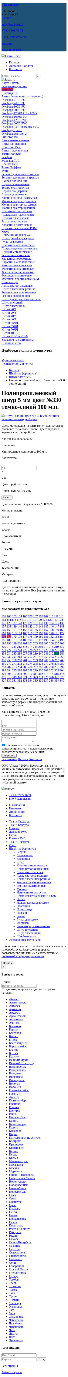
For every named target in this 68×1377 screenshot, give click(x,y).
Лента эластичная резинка (18, 289)
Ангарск (14, 1005)
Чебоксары (16, 1320)
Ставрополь (16, 1266)
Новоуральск (17, 1191)
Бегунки (22, 851)
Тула (12, 1293)
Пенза (13, 1212)
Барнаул (14, 1029)
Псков (13, 1222)
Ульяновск (15, 1306)
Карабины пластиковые (17, 224)
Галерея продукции (14, 86)
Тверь (12, 1282)
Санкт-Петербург (20, 1242)
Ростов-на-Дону (19, 1228)
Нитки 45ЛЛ (10, 326)
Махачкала (16, 1164)
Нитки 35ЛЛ (10, 322)
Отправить (9, 755)
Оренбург (15, 1201)
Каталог (14, 370)
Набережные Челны (22, 1178)
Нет (8, 17)
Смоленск (15, 1259)
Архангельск (17, 1016)
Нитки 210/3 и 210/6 (15, 336)
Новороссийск (18, 1184)
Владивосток (17, 1066)
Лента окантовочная (30, 872)
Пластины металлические (18, 245)
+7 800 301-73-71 (12, 30)
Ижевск (14, 1107)
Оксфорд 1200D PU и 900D (19, 113)
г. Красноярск (10, 4)
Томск (13, 1289)
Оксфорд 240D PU (13, 103)
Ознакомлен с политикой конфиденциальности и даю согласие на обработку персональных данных (27, 748)
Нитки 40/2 (9, 316)
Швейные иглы (11, 343)
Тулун (13, 1296)
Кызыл (13, 1157)
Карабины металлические (18, 262)
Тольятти (15, 1286)
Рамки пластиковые (14, 221)
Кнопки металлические (17, 265)
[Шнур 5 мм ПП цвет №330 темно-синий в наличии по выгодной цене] (34, 419)
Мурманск (15, 1171)
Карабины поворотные (16, 258)
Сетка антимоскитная (15, 140)
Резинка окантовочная (16, 295)
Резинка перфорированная (19, 292)
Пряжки (22, 912)
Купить (7, 497)
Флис (5, 170)
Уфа (11, 1309)
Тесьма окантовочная (15, 187)
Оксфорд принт (12, 130)
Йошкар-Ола (17, 1117)
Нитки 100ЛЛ (10, 332)
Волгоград (16, 1076)
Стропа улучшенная (14, 194)
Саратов (14, 1249)
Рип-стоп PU (10, 137)
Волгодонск (17, 1080)
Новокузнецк (17, 1181)
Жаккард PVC (11, 160)
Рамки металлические (16, 255)
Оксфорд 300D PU (13, 106)
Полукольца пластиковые (18, 214)
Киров (13, 1134)
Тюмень (14, 1299)
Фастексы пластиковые (17, 275)
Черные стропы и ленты (17, 363)
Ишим (13, 1114)
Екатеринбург (18, 1100)
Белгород (15, 1032)
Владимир (15, 1073)
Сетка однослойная (14, 143)
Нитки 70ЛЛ (10, 329)
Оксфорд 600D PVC (14, 123)
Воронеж (15, 1086)
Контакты (15, 69)
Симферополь (18, 1255)
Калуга (13, 1127)
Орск (12, 1205)
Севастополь (17, 1252)
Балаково (15, 1026)
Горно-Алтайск (19, 1090)
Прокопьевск (17, 1218)
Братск (13, 1049)
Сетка (13, 835)
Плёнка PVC (10, 164)
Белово (13, 1036)
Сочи (12, 1262)
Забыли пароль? (12, 1372)
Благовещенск (18, 1043)
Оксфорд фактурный (15, 133)
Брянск (13, 1053)
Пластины (23, 906)
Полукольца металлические (19, 248)
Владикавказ (17, 1070)
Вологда (14, 1083)
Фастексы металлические (18, 272)
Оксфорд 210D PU (13, 99)
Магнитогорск (18, 1161)
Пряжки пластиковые (15, 218)
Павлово (14, 1208)
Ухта (12, 1313)
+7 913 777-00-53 (20, 795)
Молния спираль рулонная (19, 201)
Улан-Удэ (15, 1303)
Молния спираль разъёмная (19, 197)
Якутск (13, 1333)
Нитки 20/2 (9, 309)
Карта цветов (10, 82)
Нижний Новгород (21, 1174)
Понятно (7, 963)
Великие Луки (18, 1059)
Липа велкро (10, 282)
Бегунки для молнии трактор (20, 177)
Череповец (16, 1326)
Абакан (14, 999)
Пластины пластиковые (17, 211)
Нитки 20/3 (9, 312)
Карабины (23, 858)
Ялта (12, 1337)
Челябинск (16, 1323)
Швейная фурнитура (22, 373)
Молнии (22, 889)
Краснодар (16, 1144)
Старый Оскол (18, 1269)
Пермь (13, 1215)
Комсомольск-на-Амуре (24, 1137)
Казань (13, 1120)
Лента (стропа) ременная (33, 868)
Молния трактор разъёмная (19, 204)
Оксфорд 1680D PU (14, 116)
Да (3, 17)
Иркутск (14, 1110)
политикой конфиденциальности (23, 956)
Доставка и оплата (21, 65)
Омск (12, 1195)
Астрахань (16, 1019)
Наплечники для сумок (16, 235)
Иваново (14, 1103)
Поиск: (6, 982)
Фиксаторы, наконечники (33, 926)
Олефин (7, 157)
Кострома (15, 1141)
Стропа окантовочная (15, 184)
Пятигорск (16, 1225)
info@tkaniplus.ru (12, 24)
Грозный (14, 1093)
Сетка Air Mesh (11, 147)
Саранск (14, 1245)
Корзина (7, 43)
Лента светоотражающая (17, 285)
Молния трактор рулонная (18, 207)
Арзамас (14, 1012)
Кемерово (15, 1130)
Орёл (12, 1198)
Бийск (13, 1039)
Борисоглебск (18, 1046)
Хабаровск (16, 1316)
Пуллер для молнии (14, 180)
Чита (12, 1330)
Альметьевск (17, 1002)
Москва (14, 1168)
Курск (13, 1154)
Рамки (21, 916)
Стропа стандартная (14, 191)
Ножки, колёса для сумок (18, 238)
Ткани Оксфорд (19, 821)
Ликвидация (10, 93)
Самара (14, 1239)
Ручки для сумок (12, 241)
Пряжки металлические (17, 251)
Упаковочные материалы (18, 339)
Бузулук (14, 1056)
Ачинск (14, 1022)
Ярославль (16, 1340)
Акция (22, 96)
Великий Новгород (21, 1063)
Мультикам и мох (13, 360)
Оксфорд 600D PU (13, 109)
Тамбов (14, 1279)
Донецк (14, 1097)
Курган (13, 1151)
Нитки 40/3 (9, 319)
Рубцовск (15, 1232)
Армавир (15, 1009)
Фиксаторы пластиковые (18, 268)
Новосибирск (17, 1188)
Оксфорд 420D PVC (14, 120)
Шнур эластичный (14, 305)
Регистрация (18, 36)
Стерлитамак (17, 1272)
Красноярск (16, 1147)
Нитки (21, 899)
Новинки (7, 89)
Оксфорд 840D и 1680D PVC (20, 126)
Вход (5, 36)
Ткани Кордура (11, 153)
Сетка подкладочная (15, 150)
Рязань (13, 1235)
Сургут (13, 1276)
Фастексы (23, 922)
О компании (9, 759)
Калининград (17, 1124)
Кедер (5, 231)
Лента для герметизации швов (21, 299)
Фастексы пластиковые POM (20, 278)
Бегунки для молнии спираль (20, 174)
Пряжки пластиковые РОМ (19, 228)
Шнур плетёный (12, 302)
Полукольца (24, 909)
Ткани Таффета (11, 167)
